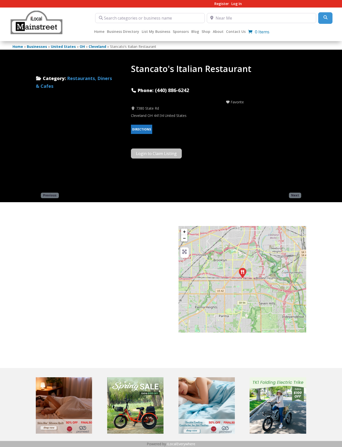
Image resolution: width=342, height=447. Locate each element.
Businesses (37, 46)
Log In (236, 4)
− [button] (184, 238)
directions (141, 129)
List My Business (156, 32)
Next (295, 195)
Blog (195, 32)
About (218, 32)
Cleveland (97, 46)
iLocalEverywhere (181, 443)
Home (99, 32)
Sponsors (181, 32)
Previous (50, 195)
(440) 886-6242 (172, 90)
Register (221, 4)
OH (82, 46)
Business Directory (123, 32)
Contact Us (236, 32)
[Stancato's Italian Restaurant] (242, 273)
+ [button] (184, 231)
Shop (206, 32)
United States (63, 46)
